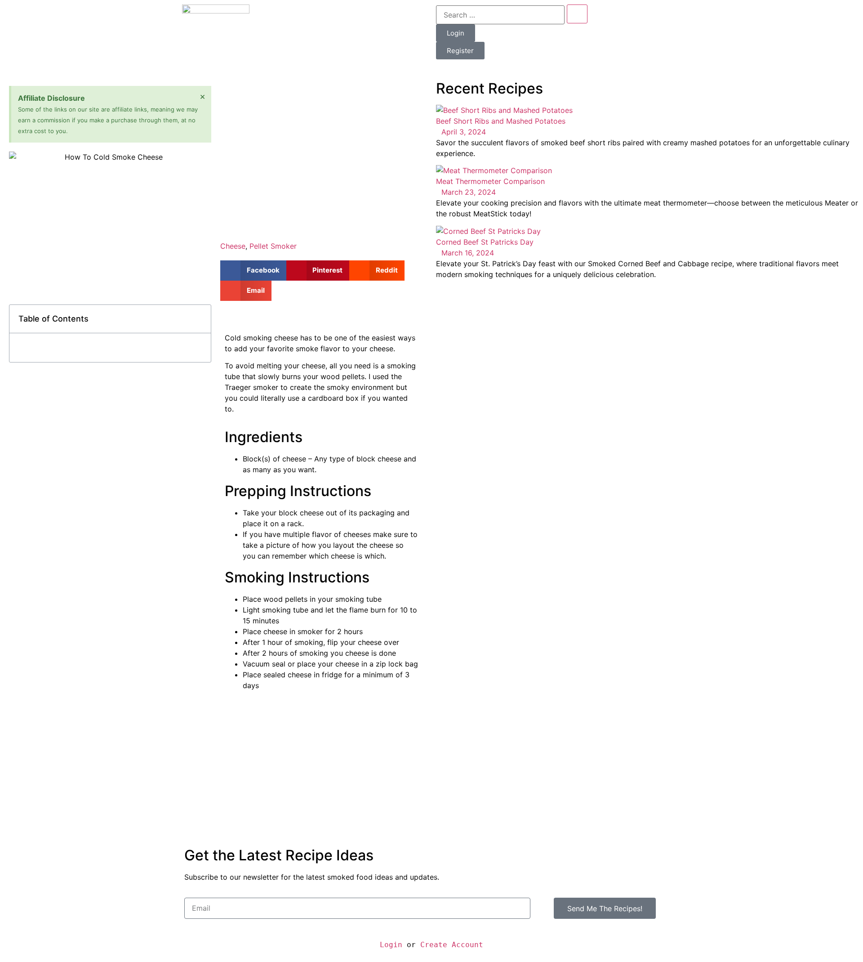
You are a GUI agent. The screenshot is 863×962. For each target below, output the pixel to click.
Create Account (451, 944)
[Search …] (500, 14)
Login (391, 944)
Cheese (232, 246)
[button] (199, 318)
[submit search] (577, 13)
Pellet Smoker (273, 246)
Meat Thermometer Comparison (490, 181)
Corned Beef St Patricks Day (485, 241)
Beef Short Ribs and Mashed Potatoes (500, 120)
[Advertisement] (321, 149)
